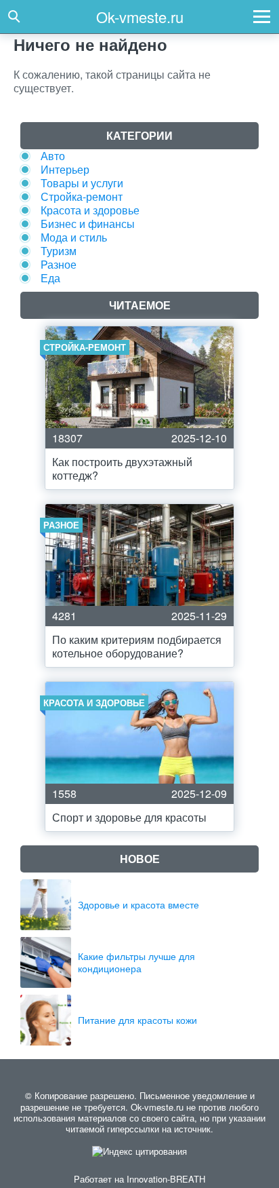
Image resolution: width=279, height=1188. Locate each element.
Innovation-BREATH (166, 1178)
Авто (53, 156)
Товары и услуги (82, 183)
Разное (59, 264)
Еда (50, 278)
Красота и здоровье (90, 210)
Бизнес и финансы (88, 223)
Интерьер (65, 169)
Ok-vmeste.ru (140, 16)
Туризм (59, 250)
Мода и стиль (74, 237)
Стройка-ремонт (82, 196)
